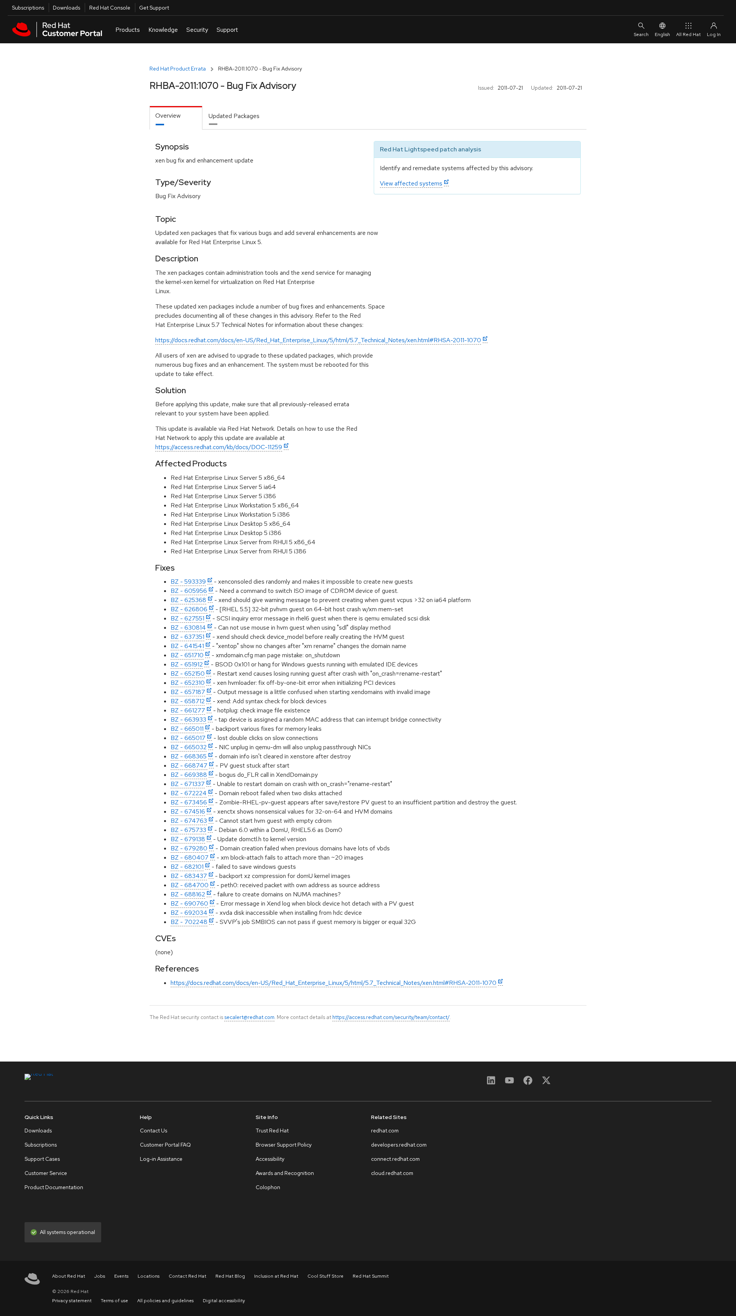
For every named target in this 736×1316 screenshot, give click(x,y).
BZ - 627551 (187, 618)
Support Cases (42, 1158)
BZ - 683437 (189, 876)
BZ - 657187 (188, 692)
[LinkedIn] (491, 1083)
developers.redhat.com (399, 1144)
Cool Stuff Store (325, 1276)
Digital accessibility (224, 1301)
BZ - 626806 (189, 609)
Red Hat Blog (230, 1276)
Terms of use (114, 1301)
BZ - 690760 (189, 903)
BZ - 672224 (189, 793)
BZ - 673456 (189, 802)
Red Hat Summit (371, 1276)
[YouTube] (509, 1083)
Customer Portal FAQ (165, 1144)
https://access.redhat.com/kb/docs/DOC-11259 (218, 447)
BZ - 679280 (189, 848)
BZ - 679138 (188, 839)
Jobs (99, 1276)
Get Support (154, 7)
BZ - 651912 (187, 664)
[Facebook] (527, 1083)
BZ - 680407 (190, 857)
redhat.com (385, 1130)
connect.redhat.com (395, 1158)
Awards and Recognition (285, 1173)
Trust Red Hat (272, 1130)
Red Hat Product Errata (178, 68)
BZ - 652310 (188, 683)
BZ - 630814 (188, 628)
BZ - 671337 (188, 784)
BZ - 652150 (188, 673)
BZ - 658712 (188, 701)
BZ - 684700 (190, 885)
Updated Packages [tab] (234, 116)
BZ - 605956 (189, 591)
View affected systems (411, 183)
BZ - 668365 (189, 756)
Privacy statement (72, 1301)
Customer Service (46, 1173)
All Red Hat (688, 34)
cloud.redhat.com (392, 1173)
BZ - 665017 (188, 738)
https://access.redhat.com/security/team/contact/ (391, 1017)
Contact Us (153, 1130)
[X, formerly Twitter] (546, 1083)
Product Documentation (54, 1187)
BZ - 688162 (188, 894)
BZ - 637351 (187, 637)
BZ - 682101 (187, 867)
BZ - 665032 (189, 747)
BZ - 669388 (189, 775)
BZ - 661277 (188, 710)
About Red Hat (68, 1276)
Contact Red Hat (187, 1276)
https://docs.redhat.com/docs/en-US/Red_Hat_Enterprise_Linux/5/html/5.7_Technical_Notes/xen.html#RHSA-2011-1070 (318, 340)
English (662, 34)
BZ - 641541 (187, 646)
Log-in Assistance (161, 1158)
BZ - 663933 (188, 719)
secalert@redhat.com (249, 1017)
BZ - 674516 (188, 811)
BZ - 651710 (187, 655)
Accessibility (270, 1158)
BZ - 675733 (188, 830)
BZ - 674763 (189, 821)
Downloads (66, 7)
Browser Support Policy (284, 1144)
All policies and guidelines (165, 1301)
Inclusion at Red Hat (276, 1276)
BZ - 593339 (188, 582)
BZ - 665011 (187, 729)
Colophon (268, 1187)
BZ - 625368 (188, 600)
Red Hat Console (109, 7)
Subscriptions (28, 7)
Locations (148, 1276)
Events (121, 1276)
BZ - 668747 (189, 765)
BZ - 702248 (189, 922)
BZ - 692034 (189, 913)
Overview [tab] (168, 116)
